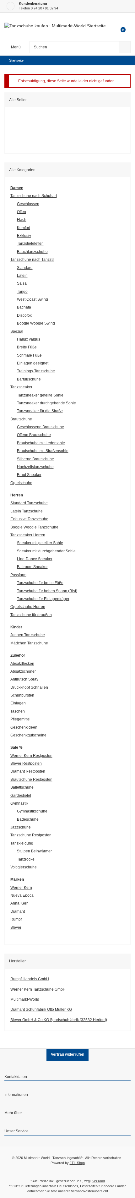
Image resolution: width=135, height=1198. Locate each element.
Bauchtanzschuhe (32, 251)
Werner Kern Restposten (31, 755)
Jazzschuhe (20, 827)
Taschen (17, 711)
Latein (22, 275)
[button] (67, 1077)
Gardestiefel (20, 795)
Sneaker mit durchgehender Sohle (46, 551)
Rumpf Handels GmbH (29, 979)
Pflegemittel (20, 719)
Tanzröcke (26, 859)
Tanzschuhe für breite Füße (40, 583)
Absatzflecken (22, 663)
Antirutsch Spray (24, 679)
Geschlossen (28, 204)
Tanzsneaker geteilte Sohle (40, 395)
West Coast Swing (32, 299)
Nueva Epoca (22, 895)
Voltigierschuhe (23, 867)
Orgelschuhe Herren (27, 606)
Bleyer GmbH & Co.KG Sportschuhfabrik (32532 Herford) (58, 1020)
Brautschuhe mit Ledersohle (41, 443)
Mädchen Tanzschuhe (29, 643)
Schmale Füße (29, 355)
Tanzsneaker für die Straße (40, 411)
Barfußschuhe (29, 379)
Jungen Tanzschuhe (27, 635)
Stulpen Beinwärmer (34, 851)
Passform (18, 575)
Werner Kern (21, 887)
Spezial (16, 331)
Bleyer (15, 927)
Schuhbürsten (22, 695)
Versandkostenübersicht (89, 1191)
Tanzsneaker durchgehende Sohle (46, 403)
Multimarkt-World (24, 999)
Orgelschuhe (21, 483)
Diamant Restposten (27, 771)
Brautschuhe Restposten (31, 779)
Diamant (17, 911)
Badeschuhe (28, 819)
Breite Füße (27, 347)
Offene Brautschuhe (34, 435)
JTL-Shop (77, 1163)
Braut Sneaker (29, 475)
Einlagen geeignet (32, 363)
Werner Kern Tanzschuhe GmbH (38, 989)
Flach (21, 219)
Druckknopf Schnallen (29, 687)
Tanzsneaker (21, 387)
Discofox (24, 315)
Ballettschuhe (22, 787)
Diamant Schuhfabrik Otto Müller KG (41, 1009)
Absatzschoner (23, 671)
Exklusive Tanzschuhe (29, 519)
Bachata (24, 307)
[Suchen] (125, 47)
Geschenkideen (23, 727)
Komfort (23, 228)
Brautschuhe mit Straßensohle (42, 451)
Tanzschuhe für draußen (31, 615)
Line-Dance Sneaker (34, 559)
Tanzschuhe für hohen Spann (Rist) (47, 591)
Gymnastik (19, 803)
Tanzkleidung (21, 843)
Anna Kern (19, 903)
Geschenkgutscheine (28, 735)
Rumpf (16, 919)
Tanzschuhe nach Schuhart (33, 196)
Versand (98, 1181)
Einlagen (18, 703)
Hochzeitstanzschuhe (35, 467)
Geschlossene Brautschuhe (40, 427)
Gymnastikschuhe (32, 811)
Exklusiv (24, 235)
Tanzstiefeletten (30, 243)
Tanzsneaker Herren (27, 535)
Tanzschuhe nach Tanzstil (32, 259)
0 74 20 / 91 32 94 (44, 8)
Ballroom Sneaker (32, 567)
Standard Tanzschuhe (29, 503)
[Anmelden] (120, 20)
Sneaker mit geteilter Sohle (40, 543)
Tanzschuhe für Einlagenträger (43, 599)
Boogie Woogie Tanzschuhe (34, 527)
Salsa (22, 283)
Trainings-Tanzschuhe (36, 371)
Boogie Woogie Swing (36, 323)
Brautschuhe (21, 419)
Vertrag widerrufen (67, 1054)
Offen (21, 212)
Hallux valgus (28, 339)
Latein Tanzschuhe (26, 511)
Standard (25, 267)
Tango (22, 291)
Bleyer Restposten (26, 763)
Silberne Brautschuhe (35, 459)
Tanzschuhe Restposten (30, 835)
